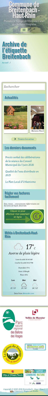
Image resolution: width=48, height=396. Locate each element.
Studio (35, 391)
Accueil (5, 62)
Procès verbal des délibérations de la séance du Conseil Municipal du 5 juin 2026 (22, 161)
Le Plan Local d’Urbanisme (20, 181)
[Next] (38, 119)
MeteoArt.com (28, 293)
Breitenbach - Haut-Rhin (33, 389)
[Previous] (10, 119)
